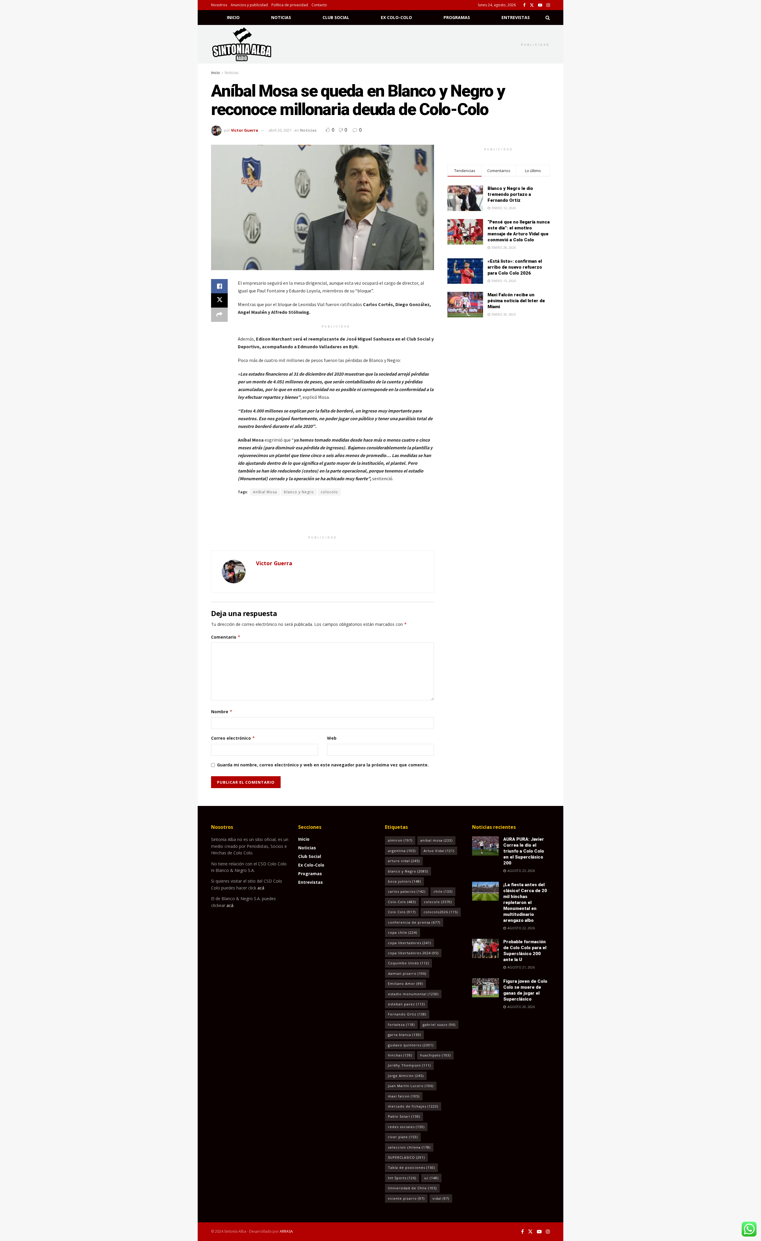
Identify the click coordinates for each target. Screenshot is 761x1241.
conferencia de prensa (414, 922)
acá (260, 888)
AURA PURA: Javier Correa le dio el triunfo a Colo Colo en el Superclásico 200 (523, 851)
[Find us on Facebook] (524, 5)
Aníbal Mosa (265, 491)
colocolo (329, 491)
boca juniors (404, 881)
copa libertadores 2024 (413, 953)
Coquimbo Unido (408, 963)
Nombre (221, 711)
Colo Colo (402, 912)
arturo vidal (404, 861)
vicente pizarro (406, 1198)
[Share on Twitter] (219, 300)
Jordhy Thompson (409, 1065)
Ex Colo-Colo (396, 17)
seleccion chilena (409, 1147)
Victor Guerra (244, 130)
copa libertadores (409, 943)
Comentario (225, 637)
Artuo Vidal (439, 850)
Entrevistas (515, 17)
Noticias (281, 17)
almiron (400, 840)
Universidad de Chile (412, 1188)
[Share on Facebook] (219, 286)
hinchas (400, 1055)
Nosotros (219, 4)
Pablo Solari (404, 1116)
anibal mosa (436, 840)
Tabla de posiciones (411, 1167)
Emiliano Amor (405, 983)
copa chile (402, 932)
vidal (441, 1198)
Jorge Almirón (406, 1075)
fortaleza (401, 1024)
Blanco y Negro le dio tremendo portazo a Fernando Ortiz (510, 194)
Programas (457, 17)
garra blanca (404, 1034)
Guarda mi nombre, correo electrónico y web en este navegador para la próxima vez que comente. (323, 765)
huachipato (435, 1055)
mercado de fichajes (413, 1106)
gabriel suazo (439, 1024)
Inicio (233, 17)
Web (332, 738)
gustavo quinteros (410, 1045)
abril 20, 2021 (280, 130)
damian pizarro (407, 973)
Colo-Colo (402, 902)
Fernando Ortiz (407, 1014)
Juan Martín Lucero (410, 1085)
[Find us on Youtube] (540, 5)
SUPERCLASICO (406, 1157)
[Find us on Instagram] (548, 5)
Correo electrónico (233, 738)
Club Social (336, 17)
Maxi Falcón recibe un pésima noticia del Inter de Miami (516, 300)
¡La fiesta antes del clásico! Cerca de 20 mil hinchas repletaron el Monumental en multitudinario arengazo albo (525, 902)
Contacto (319, 4)
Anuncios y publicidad (249, 4)
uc (431, 1178)
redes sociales (406, 1127)
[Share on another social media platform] (219, 315)
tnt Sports (402, 1178)
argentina (402, 850)
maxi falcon (403, 1096)
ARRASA (286, 1231)
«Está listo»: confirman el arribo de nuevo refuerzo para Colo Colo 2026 (515, 267)
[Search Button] (547, 17)
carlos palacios (406, 891)
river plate (403, 1137)
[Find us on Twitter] (532, 5)
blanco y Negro (299, 491)
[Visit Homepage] (249, 44)
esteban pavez (406, 1004)
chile (442, 891)
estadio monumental (413, 994)
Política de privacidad (289, 4)
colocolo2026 (441, 912)
